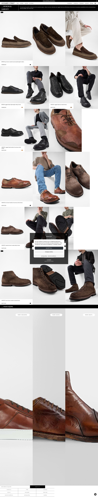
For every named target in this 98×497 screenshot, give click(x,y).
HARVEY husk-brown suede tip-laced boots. (11, 300)
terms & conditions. (52, 255)
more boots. (89, 314)
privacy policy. (44, 255)
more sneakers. (22, 314)
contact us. (76, 3)
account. (87, 3)
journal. (26, 3)
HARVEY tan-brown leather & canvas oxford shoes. (12, 202)
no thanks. (49, 259)
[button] (95, 494)
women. (22, 3)
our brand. (31, 3)
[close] (66, 234)
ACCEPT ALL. (49, 248)
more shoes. (56, 314)
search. (82, 3)
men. (18, 3)
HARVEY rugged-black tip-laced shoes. (59, 104)
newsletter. (69, 3)
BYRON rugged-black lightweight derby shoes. (11, 104)
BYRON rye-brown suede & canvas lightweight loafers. (13, 61)
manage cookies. (49, 251)
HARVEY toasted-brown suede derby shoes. (11, 245)
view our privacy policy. (49, 261)
